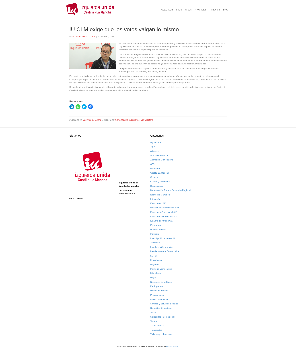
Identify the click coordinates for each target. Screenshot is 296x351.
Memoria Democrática (161, 269)
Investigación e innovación (163, 238)
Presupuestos (157, 295)
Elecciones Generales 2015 (163, 212)
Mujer (153, 277)
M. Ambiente (156, 260)
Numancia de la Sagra (161, 282)
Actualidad (167, 9)
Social (153, 312)
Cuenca (154, 177)
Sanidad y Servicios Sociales (164, 303)
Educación (155, 199)
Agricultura (155, 142)
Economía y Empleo (160, 194)
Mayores (154, 264)
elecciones (134, 120)
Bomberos (155, 168)
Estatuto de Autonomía (161, 221)
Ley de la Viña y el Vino (161, 247)
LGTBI (153, 256)
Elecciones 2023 (158, 203)
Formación (155, 225)
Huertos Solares (158, 229)
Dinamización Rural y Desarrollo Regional (170, 190)
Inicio (179, 9)
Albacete (154, 151)
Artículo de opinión (159, 155)
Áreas (188, 9)
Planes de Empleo (159, 290)
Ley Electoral (147, 120)
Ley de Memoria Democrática (164, 251)
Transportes (156, 330)
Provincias (200, 9)
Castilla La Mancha (92, 120)
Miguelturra (155, 273)
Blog (225, 9)
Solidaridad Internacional (162, 317)
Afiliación (215, 9)
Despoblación (157, 186)
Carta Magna (121, 120)
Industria (154, 234)
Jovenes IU (155, 242)
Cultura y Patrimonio (160, 181)
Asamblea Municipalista (161, 159)
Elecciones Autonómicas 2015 (164, 207)
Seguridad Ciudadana (161, 308)
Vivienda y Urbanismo (161, 334)
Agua (152, 146)
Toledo (153, 321)
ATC (152, 164)
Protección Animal (159, 299)
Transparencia (157, 325)
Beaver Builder (172, 346)
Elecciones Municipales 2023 (164, 216)
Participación (156, 286)
